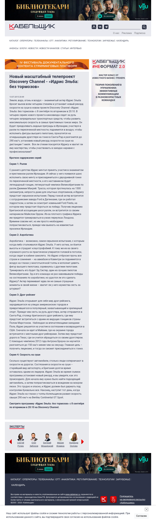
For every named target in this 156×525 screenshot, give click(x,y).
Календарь (123, 41)
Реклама (127, 33)
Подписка (139, 33)
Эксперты (16, 426)
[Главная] (32, 26)
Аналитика (61, 41)
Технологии (94, 41)
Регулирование (77, 41)
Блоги (23, 48)
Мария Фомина (60, 444)
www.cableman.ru (72, 494)
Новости (33, 48)
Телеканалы (41, 41)
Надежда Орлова (73, 444)
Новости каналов (49, 48)
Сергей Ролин (20, 444)
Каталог (13, 41)
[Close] (147, 509)
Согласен (141, 515)
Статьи (65, 48)
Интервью (76, 48)
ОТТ (51, 41)
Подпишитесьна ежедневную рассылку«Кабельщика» (132, 499)
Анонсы (13, 48)
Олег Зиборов (34, 444)
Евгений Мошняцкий (47, 444)
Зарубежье (109, 41)
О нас (116, 33)
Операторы (26, 41)
